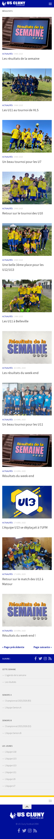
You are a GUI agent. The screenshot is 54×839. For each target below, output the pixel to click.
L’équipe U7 (10, 786)
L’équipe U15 (10, 758)
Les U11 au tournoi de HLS (20, 110)
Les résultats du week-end (20, 373)
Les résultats (10, 682)
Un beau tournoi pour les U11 (22, 424)
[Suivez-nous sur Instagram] (45, 658)
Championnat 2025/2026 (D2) (18, 726)
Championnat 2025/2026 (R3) (18, 700)
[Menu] (50, 3)
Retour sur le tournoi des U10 (22, 213)
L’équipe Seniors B (13, 733)
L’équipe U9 (10, 779)
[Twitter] (40, 658)
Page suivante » (43, 647)
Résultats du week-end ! (19, 635)
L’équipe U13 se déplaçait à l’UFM (25, 527)
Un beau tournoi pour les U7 (21, 162)
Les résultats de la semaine (20, 58)
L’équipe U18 (10, 751)
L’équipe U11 (10, 772)
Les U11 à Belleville (15, 321)
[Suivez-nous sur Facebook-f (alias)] (35, 658)
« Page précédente (13, 647)
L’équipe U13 (10, 765)
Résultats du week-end (18, 476)
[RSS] (50, 658)
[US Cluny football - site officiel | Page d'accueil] (17, 3)
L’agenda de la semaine (15, 675)
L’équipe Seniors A (13, 707)
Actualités (7, 53)
